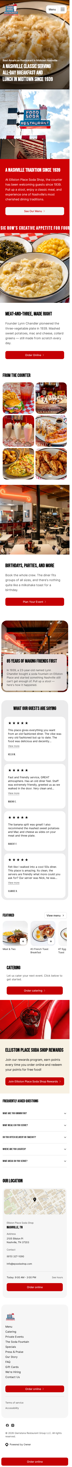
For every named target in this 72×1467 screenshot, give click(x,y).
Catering (10, 1331)
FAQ (7, 1362)
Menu (52, 9)
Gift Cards (12, 1367)
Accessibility (12, 1408)
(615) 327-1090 (15, 1257)
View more (13, 746)
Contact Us (12, 1377)
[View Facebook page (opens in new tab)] (7, 1425)
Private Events (14, 1336)
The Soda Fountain (17, 1341)
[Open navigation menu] (62, 9)
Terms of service (14, 1402)
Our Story (11, 1357)
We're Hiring (13, 1372)
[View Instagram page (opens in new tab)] (13, 1425)
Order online (35, 1287)
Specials (10, 1346)
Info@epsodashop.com (19, 1264)
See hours (57, 1277)
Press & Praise (14, 1351)
